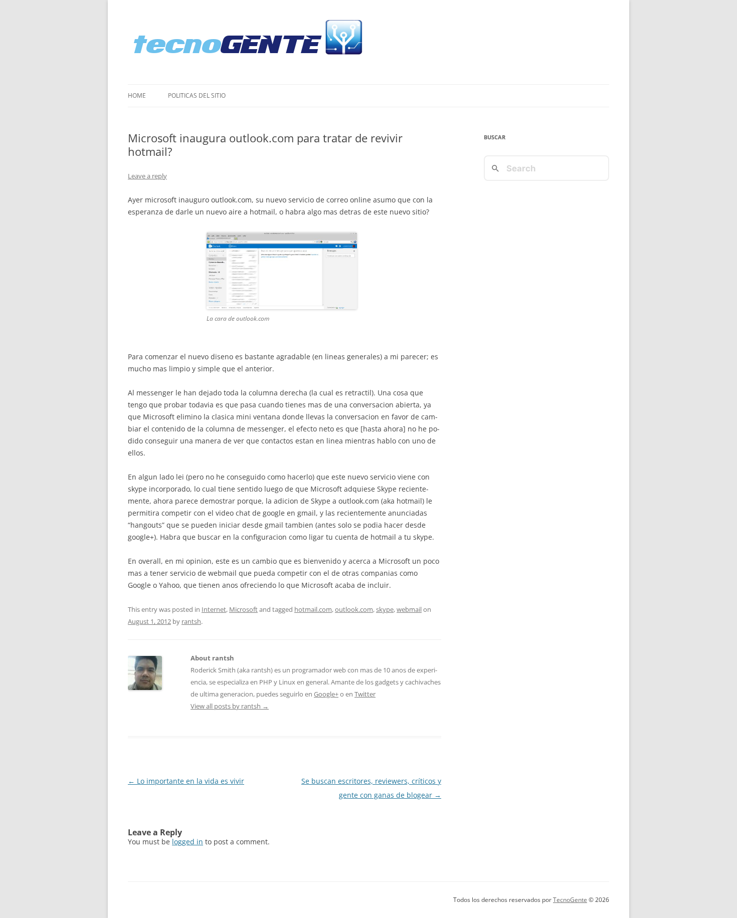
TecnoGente (570, 899)
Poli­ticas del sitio (197, 95)
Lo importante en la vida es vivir (186, 781)
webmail (409, 609)
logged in (187, 841)
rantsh (191, 621)
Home (137, 95)
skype (385, 609)
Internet (214, 609)
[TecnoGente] (249, 42)
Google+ (326, 694)
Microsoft (243, 609)
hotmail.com (313, 609)
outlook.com (354, 609)
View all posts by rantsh (230, 706)
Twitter (365, 694)
